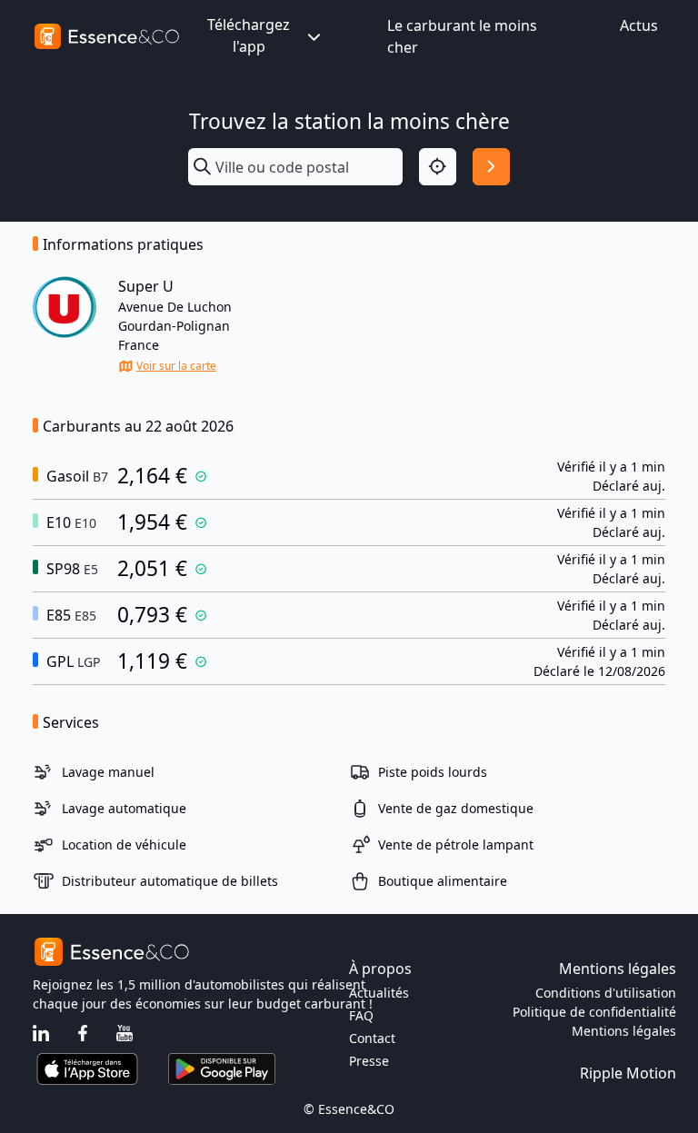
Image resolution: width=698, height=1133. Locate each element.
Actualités (379, 992)
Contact (372, 1038)
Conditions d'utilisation (605, 992)
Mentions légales (624, 1030)
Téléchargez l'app (248, 35)
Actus (639, 25)
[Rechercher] (491, 166)
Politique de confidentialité (594, 1011)
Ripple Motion (628, 1073)
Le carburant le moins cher (462, 36)
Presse (369, 1060)
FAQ (361, 1015)
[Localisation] (437, 166)
